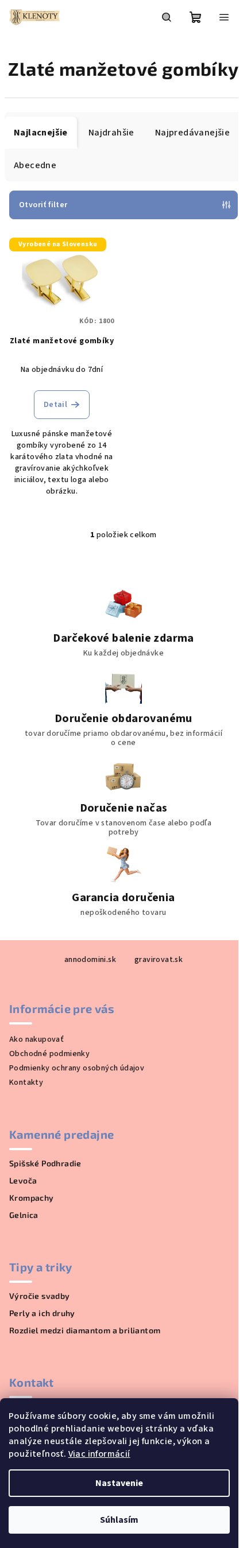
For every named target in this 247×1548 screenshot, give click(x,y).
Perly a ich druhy (42, 1313)
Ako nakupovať (36, 1039)
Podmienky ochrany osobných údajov (76, 1068)
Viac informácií (99, 1454)
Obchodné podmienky (49, 1054)
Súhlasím (119, 1520)
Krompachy (31, 1198)
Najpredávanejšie (192, 132)
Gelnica (23, 1215)
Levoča (23, 1181)
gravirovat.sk (158, 959)
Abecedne (35, 165)
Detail (55, 404)
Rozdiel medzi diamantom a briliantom (84, 1330)
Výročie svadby (39, 1296)
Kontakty (26, 1082)
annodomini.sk (90, 959)
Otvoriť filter (43, 205)
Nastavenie (119, 1483)
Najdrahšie (111, 132)
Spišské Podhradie (45, 1163)
